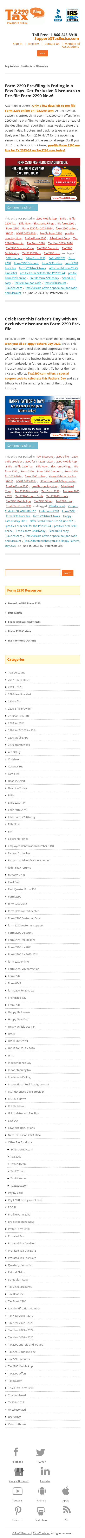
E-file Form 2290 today (21, 817)
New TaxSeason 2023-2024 (24, 1135)
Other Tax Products (20, 1142)
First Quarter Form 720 (22, 889)
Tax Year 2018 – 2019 (20, 1315)
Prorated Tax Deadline (21, 1243)
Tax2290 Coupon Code (20, 248)
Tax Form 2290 (36, 243)
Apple (66, 1500)
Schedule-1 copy (59, 531)
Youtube (17, 1500)
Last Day (13, 1120)
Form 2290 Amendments (24, 622)
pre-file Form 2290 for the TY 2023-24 (42, 273)
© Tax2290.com (21, 1533)
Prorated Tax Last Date (22, 1258)
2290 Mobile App (46, 218)
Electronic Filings (44, 223)
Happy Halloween (19, 1012)
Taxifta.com (15, 1381)
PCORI (12, 1207)
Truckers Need (17, 1395)
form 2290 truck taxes (32, 268)
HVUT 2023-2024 (26, 233)
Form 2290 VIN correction (23, 969)
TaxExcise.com (19, 1185)
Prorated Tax (16, 1236)
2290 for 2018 (16, 723)
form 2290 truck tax (18, 516)
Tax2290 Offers (31, 253)
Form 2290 (12, 228)
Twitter (42, 1461)
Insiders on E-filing (19, 1077)
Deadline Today (17, 788)
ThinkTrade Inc (41, 1533)
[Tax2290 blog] (25, 23)
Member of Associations (71, 45)
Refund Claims (17, 1272)
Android (41, 1500)
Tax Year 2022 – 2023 (20, 1323)
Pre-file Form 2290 (51, 233)
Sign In (17, 44)
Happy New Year (18, 1019)
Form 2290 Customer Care (24, 918)
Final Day (13, 882)
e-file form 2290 (17, 810)
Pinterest (17, 1520)
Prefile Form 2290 (35, 238)
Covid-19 (13, 774)
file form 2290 (65, 223)
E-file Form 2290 (35, 258)
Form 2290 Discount (26, 263)
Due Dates (15, 612)
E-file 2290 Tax (24, 466)
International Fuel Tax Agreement (28, 1084)
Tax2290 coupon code (27, 283)
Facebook (17, 1461)
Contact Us (52, 44)
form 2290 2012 (17, 904)
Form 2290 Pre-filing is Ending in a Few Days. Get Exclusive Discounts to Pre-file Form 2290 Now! (42, 90)
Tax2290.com (52, 253)
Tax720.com (18, 1171)
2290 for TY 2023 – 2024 (22, 730)
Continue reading (21, 207)
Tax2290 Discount (55, 283)
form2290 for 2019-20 (21, 990)
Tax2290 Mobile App (18, 501)
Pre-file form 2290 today (44, 278)
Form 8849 (14, 983)
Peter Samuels (59, 293)
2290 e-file (62, 456)
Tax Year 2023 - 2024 (60, 243)
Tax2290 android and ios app (25, 1344)
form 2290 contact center (23, 911)
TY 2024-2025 (16, 1402)
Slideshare (41, 1520)
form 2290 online (66, 228)
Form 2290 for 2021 (20, 947)
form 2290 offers (52, 263)
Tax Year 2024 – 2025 (20, 1337)
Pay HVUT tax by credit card (25, 1200)
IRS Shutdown (16, 1106)
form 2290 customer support (25, 925)
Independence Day (19, 1063)
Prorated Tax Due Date (22, 1250)
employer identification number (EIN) (31, 846)
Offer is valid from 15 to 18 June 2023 (52, 521)
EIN (10, 831)
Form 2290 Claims (19, 631)
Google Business (18, 1481)
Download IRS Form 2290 (24, 603)
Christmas (14, 759)
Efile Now (25, 223)
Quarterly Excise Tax (20, 1265)
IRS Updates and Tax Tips (23, 1113)
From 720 (14, 1005)
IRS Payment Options (22, 640)
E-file (63, 218)
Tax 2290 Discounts (26, 491)
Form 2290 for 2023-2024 (37, 228)
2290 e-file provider (20, 708)
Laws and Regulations (21, 1128)
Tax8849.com (19, 1178)
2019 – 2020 (15, 687)
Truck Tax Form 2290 (18, 506)
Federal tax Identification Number (29, 860)
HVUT (9, 233)
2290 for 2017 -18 (18, 716)
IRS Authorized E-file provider (58, 481)
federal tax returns (19, 867)
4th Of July (14, 752)
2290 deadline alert (19, 694)
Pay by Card (15, 1193)
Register (33, 44)
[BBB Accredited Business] (58, 15)
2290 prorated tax (19, 745)
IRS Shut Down (17, 1099)
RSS (66, 1520)
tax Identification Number (24, 1308)
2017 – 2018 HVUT (19, 680)
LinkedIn (45, 1481)
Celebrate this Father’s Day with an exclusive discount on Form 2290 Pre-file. (42, 324)
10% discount (14, 258)
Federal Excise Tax (19, 853)
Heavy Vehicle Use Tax (62, 476)
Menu (42, 53)
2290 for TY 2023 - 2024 (39, 461)
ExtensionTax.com (22, 1149)
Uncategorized (17, 1409)
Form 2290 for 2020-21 (21, 940)
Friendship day (17, 998)
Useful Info (14, 1417)
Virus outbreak (17, 1424)
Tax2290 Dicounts (48, 248)
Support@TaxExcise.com (56, 38)
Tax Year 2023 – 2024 (20, 1330)
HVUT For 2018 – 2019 (21, 1048)
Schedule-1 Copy (60, 238)
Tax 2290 (16, 1157)
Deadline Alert (16, 781)
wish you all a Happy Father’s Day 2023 (32, 344)
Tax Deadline (16, 1294)
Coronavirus (15, 766)
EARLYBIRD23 (57, 258)
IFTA (10, 1055)
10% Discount (44, 456)
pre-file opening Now (44, 486)
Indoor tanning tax (19, 1070)
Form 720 (14, 976)
